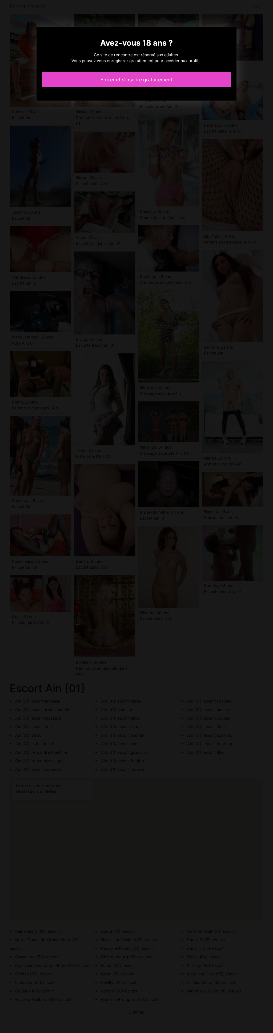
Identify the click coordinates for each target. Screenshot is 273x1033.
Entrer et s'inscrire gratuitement (136, 79)
